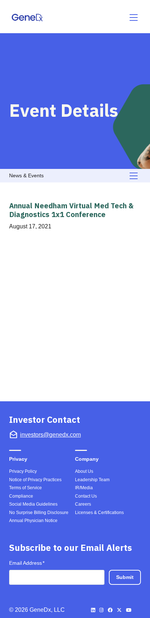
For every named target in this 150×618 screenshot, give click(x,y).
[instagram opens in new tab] (101, 610)
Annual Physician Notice (33, 520)
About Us (84, 471)
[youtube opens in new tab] (129, 610)
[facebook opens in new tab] (110, 610)
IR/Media (84, 487)
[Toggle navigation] (133, 17)
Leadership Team (92, 479)
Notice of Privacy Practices (35, 479)
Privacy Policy (23, 471)
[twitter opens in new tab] (119, 610)
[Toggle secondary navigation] (133, 175)
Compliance (21, 496)
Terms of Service (25, 487)
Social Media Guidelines (33, 504)
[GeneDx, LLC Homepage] (28, 17)
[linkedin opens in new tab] (93, 610)
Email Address (26, 563)
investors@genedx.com (50, 435)
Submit (125, 577)
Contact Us (86, 496)
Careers (83, 504)
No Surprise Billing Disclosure (38, 512)
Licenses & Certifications (99, 512)
